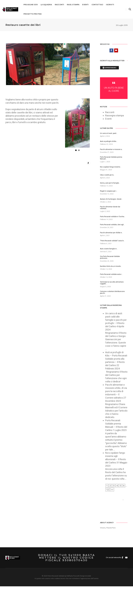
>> (112, 489)
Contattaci (97, 5)
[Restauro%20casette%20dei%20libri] (88, 163)
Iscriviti (110, 5)
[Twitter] (106, 513)
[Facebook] (102, 513)
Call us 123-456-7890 (111, 499)
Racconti (59, 5)
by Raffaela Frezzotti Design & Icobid (78, 576)
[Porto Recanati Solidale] (10, 9)
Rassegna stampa (114, 115)
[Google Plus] (113, 513)
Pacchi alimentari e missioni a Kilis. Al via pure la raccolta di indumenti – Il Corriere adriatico (116, 391)
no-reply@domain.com (111, 503)
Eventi (85, 5)
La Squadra (46, 5)
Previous (61, 123)
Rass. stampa (73, 5)
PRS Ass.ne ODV (31, 5)
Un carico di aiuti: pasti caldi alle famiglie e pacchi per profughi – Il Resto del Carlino (116, 320)
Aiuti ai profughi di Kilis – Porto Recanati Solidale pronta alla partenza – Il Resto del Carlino (116, 359)
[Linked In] (109, 513)
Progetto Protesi (33, 14)
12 (107, 489)
